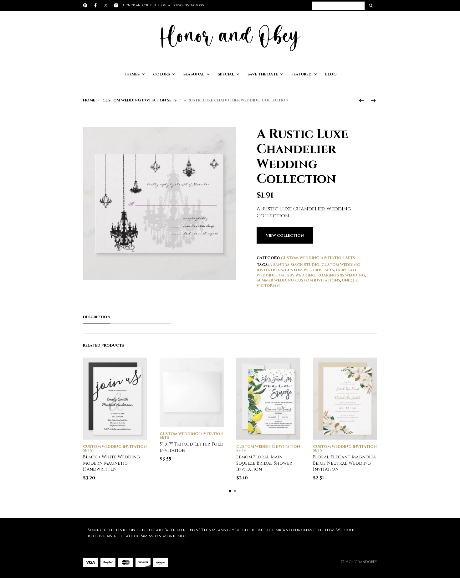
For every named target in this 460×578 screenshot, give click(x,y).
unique (350, 280)
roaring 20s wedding (341, 275)
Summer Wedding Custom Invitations (298, 280)
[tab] (127, 317)
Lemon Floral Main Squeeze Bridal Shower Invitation (264, 463)
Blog (331, 74)
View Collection (285, 235)
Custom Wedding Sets (309, 269)
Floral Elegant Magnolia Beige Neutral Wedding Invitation (344, 463)
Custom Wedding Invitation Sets (139, 100)
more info (175, 536)
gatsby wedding (297, 275)
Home (89, 100)
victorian (268, 285)
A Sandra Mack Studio (294, 264)
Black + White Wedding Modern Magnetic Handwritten (111, 463)
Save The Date (263, 74)
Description (96, 316)
